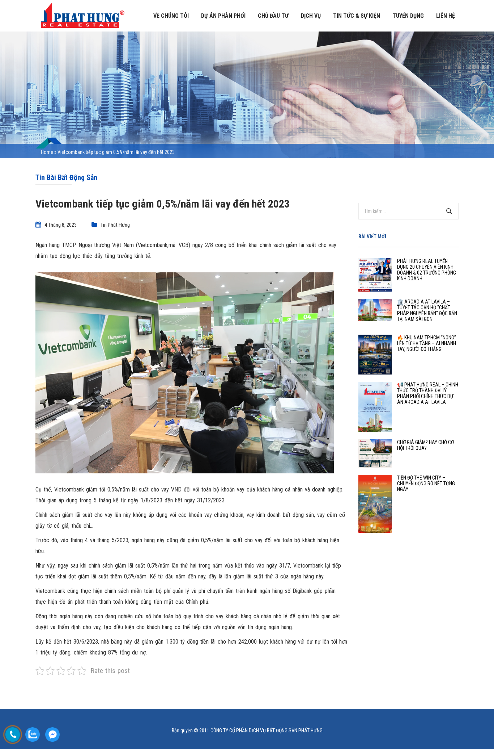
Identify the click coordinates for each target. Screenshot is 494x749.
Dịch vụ (311, 15)
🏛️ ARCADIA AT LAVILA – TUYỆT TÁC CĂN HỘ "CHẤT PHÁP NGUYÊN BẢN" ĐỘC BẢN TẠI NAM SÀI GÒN (427, 310)
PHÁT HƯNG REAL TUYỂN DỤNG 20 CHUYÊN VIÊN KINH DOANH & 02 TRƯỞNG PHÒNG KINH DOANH (426, 269)
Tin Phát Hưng (115, 225)
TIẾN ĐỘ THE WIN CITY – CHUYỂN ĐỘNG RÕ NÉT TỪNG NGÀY (426, 483)
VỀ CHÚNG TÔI (171, 15)
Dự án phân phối (223, 15)
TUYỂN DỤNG (408, 15)
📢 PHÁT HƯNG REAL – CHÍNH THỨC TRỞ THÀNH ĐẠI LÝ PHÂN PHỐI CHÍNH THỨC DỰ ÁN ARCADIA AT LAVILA (427, 393)
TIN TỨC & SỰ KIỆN (356, 15)
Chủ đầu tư (273, 15)
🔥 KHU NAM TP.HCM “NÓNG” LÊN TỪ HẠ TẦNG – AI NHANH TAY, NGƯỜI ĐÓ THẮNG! (426, 343)
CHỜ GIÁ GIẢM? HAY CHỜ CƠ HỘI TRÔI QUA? (425, 445)
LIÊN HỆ (445, 15)
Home (47, 152)
